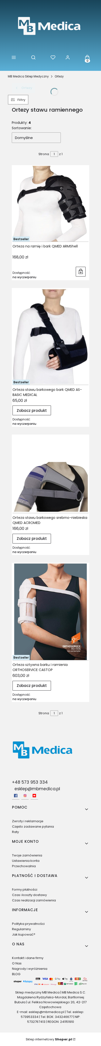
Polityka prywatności (28, 923)
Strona (43, 154)
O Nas (17, 963)
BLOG (16, 974)
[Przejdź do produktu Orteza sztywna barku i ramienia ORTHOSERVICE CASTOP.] (50, 612)
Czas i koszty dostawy (29, 895)
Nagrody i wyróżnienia (29, 968)
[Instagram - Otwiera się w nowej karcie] (25, 795)
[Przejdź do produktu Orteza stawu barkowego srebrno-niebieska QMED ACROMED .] (50, 474)
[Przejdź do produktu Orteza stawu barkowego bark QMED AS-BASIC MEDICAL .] (50, 337)
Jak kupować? (23, 934)
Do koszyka (81, 272)
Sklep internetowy (49, 1039)
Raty (15, 832)
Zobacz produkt (32, 410)
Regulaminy (21, 929)
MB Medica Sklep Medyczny (28, 76)
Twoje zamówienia (27, 855)
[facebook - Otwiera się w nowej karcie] (15, 795)
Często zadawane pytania (33, 826)
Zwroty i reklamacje (27, 821)
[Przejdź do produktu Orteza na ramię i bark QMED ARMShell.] (50, 203)
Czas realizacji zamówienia (34, 900)
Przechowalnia (24, 866)
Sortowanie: (22, 128)
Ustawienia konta (25, 860)
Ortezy (59, 76)
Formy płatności (24, 889)
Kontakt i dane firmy (27, 958)
